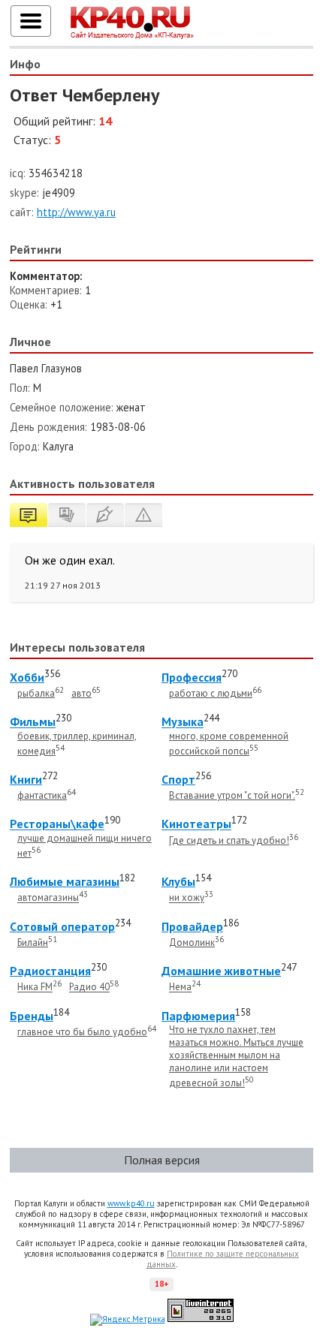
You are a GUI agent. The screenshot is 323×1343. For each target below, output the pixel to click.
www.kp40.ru (131, 1203)
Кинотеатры (196, 824)
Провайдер (192, 926)
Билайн (32, 942)
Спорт (178, 779)
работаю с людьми (210, 693)
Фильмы (33, 722)
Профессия (192, 677)
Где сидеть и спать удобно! (229, 840)
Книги (26, 779)
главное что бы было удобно (82, 1031)
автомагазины (48, 898)
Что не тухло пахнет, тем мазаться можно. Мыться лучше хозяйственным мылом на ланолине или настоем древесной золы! (236, 1056)
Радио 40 (89, 987)
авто (81, 693)
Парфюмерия (198, 1015)
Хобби (27, 677)
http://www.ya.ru (76, 212)
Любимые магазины (64, 881)
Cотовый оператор (62, 926)
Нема (180, 987)
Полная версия (162, 1159)
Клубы (178, 881)
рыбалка (36, 693)
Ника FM (35, 987)
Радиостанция (50, 970)
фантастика (42, 795)
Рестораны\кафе (57, 824)
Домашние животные (221, 970)
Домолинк (192, 942)
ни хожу (186, 898)
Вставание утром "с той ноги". (232, 795)
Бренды (31, 1015)
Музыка (183, 722)
